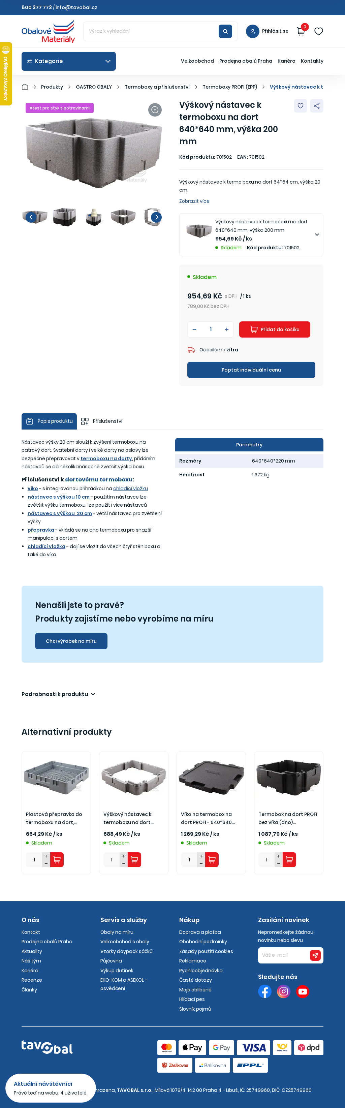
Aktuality (32, 951)
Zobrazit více (194, 201)
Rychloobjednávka (201, 970)
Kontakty (312, 61)
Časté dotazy (195, 980)
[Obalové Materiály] (29, 87)
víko (33, 488)
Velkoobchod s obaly (124, 941)
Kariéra (286, 61)
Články (29, 989)
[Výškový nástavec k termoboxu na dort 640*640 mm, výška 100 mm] (133, 777)
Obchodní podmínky (203, 941)
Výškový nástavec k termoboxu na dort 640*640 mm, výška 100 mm (131, 819)
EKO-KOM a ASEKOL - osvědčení (123, 984)
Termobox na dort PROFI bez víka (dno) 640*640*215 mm (287, 819)
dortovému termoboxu (98, 479)
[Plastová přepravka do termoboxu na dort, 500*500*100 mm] (56, 777)
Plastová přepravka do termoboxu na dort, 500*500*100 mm (54, 819)
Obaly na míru (116, 932)
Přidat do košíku (280, 329)
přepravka (41, 530)
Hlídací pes (192, 999)
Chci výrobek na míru (71, 641)
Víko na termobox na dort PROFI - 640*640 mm (206, 819)
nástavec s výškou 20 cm (60, 513)
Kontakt (31, 932)
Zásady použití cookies (206, 951)
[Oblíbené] (318, 31)
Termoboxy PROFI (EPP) (229, 87)
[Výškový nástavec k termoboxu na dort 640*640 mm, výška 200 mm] (94, 153)
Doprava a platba (200, 932)
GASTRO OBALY (94, 87)
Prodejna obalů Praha (245, 61)
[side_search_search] (225, 31)
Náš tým (31, 960)
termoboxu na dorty (106, 458)
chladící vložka (46, 546)
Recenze (32, 980)
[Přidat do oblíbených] (300, 106)
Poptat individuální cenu (251, 370)
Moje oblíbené (195, 989)
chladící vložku (130, 488)
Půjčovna (111, 960)
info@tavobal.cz (76, 7)
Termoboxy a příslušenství (157, 87)
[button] (31, 217)
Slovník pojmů (195, 1009)
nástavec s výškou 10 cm (59, 497)
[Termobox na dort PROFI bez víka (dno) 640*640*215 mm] (288, 777)
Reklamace (192, 960)
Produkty (52, 87)
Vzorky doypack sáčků (126, 951)
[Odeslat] (315, 955)
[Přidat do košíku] (57, 859)
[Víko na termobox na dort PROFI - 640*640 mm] (211, 777)
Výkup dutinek (116, 970)
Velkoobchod (197, 61)
